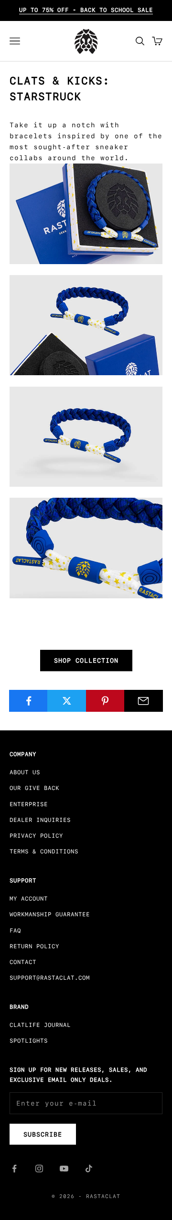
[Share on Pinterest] (105, 700)
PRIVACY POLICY (36, 835)
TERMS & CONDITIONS (44, 851)
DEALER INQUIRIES (40, 820)
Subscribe (42, 1134)
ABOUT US (25, 772)
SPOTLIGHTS (29, 1040)
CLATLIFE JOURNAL (40, 1025)
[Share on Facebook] (28, 700)
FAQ (15, 930)
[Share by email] (143, 700)
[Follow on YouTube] (64, 1168)
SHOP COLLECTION (86, 661)
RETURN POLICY (34, 946)
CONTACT (23, 962)
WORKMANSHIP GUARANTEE (50, 914)
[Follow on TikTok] (89, 1168)
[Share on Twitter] (67, 700)
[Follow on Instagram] (39, 1168)
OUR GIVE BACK (34, 788)
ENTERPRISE (29, 804)
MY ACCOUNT (29, 898)
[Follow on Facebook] (14, 1168)
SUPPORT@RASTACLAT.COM (50, 978)
